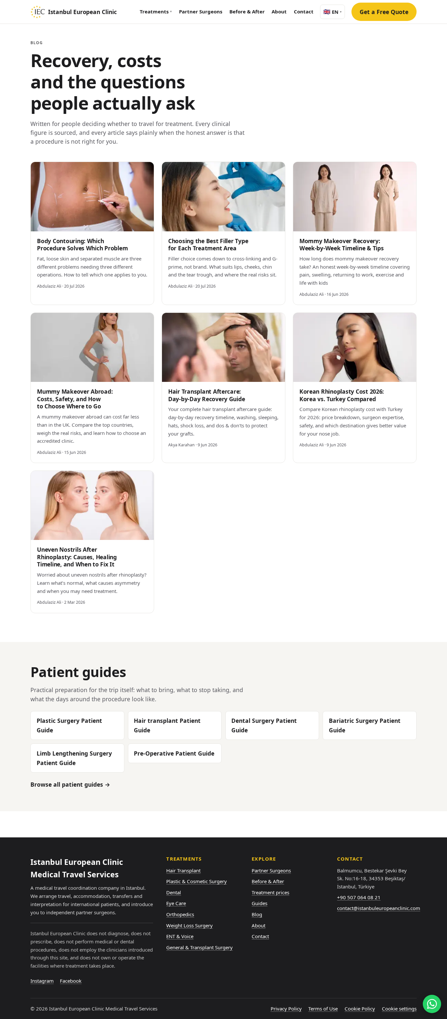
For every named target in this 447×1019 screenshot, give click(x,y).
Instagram (42, 980)
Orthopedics (180, 914)
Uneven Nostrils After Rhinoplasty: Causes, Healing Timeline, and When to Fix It (77, 556)
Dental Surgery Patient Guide (264, 725)
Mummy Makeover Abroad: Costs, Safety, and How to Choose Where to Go (75, 398)
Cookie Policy (360, 1008)
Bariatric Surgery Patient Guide (365, 725)
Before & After (247, 11)
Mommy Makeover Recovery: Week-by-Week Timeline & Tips (341, 244)
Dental (173, 892)
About (279, 11)
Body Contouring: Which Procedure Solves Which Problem (82, 244)
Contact (303, 11)
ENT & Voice (179, 936)
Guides (259, 903)
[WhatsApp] (432, 1004)
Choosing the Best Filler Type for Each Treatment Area (208, 244)
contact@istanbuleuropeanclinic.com (378, 908)
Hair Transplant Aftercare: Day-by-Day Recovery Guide (206, 395)
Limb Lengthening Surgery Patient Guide (74, 758)
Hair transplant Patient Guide (167, 725)
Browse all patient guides (70, 784)
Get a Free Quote (384, 12)
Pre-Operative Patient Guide (174, 753)
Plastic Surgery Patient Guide (69, 725)
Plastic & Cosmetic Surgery (196, 881)
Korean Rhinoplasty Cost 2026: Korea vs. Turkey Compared (341, 395)
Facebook (70, 980)
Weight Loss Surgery (189, 925)
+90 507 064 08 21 (359, 897)
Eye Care (176, 903)
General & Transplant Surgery (199, 947)
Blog (257, 914)
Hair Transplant (183, 870)
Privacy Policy (286, 1008)
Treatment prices (270, 892)
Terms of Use (323, 1008)
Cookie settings (399, 1008)
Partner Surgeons (200, 11)
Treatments (156, 11)
